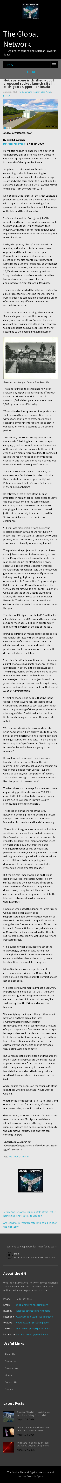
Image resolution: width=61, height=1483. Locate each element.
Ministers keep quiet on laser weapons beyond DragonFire (33, 1444)
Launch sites (39, 91)
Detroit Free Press (14, 143)
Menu (10, 64)
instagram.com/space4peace (32, 1334)
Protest (6, 95)
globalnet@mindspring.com (25, 1304)
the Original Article (18, 1156)
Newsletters (11, 1368)
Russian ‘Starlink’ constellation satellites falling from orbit (33, 1413)
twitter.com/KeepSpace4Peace (33, 1328)
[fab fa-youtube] (33, 72)
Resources (10, 1361)
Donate (9, 1389)
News (48, 91)
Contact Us (11, 1382)
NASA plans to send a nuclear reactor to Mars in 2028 (33, 1429)
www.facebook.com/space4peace (34, 1316)
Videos (8, 1375)
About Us (10, 1354)
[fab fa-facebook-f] (27, 72)
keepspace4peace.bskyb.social (33, 1310)
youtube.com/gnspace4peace (32, 1322)
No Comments (25, 91)
